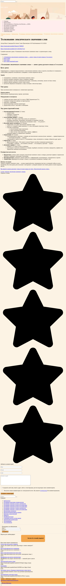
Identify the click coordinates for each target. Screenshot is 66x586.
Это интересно (8, 522)
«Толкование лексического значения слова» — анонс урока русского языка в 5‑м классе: (28, 57)
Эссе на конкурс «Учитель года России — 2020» (17, 24)
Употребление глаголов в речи (9, 574)
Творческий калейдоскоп (11, 519)
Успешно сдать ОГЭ (9, 29)
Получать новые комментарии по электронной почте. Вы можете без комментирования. (32, 490)
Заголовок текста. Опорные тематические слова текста (16, 570)
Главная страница (5, 34)
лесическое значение (15, 171)
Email (4, 529)
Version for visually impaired (35, 538)
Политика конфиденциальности (9, 580)
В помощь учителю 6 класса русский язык (15, 506)
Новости (6, 515)
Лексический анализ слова (8, 561)
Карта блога (7, 22)
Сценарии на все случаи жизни (12, 518)
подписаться (43, 490)
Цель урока (7, 58)
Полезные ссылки (9, 28)
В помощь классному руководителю (14, 502)
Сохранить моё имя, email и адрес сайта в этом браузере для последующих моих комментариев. (29, 487)
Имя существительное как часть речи (11, 552)
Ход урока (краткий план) (11, 61)
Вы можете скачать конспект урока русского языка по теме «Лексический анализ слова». (25, 169)
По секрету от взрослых (10, 25)
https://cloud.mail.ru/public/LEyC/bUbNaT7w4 (13, 48)
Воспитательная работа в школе (12, 512)
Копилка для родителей (10, 514)
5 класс (3, 171)
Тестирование (8, 521)
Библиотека (15, 34)
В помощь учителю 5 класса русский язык (31, 34)
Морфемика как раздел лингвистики (11, 557)
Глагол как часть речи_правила (9, 544)
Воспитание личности (10, 511)
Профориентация (8, 516)
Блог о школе (4, 7)
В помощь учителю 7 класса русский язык (15, 509)
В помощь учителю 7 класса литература (15, 508)
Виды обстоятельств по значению (10, 548)
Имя (3, 528)
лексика (7, 171)
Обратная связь (8, 31)
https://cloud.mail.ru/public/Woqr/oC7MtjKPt (12, 46)
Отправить (5, 531)
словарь (23, 171)
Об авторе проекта (9, 27)
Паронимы (4, 565)
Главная (6, 21)
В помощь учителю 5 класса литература (15, 503)
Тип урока (7, 60)
